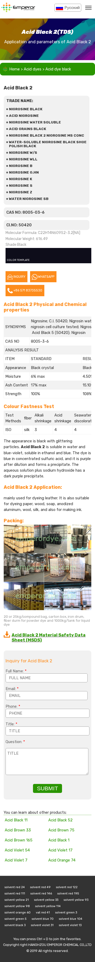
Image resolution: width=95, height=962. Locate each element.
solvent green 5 (15, 919)
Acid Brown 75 (61, 830)
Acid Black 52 (60, 820)
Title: (11, 724)
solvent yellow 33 (46, 900)
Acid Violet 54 (17, 850)
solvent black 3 (15, 925)
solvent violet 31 (42, 925)
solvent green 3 (66, 912)
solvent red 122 (67, 887)
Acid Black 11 (16, 820)
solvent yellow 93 (76, 900)
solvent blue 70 (43, 919)
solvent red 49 (40, 887)
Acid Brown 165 (18, 840)
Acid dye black (58, 69)
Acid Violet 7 (16, 860)
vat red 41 (43, 912)
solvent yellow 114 (48, 906)
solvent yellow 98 (17, 906)
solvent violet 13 (70, 925)
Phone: (13, 706)
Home (14, 69)
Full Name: (16, 671)
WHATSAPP (46, 277)
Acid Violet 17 (60, 850)
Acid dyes (32, 69)
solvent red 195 (68, 893)
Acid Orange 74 (61, 860)
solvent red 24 (14, 887)
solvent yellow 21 (16, 900)
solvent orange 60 (17, 912)
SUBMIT (47, 788)
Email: (12, 688)
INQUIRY (19, 277)
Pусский (72, 7)
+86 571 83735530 (27, 290)
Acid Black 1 (58, 840)
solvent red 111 (14, 893)
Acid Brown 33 (18, 830)
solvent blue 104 (70, 919)
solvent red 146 (41, 893)
